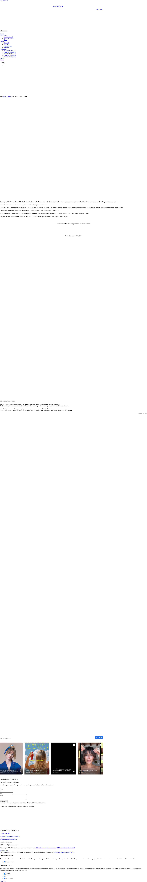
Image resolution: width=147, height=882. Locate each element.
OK (69, 852)
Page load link (4, 850)
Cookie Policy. (57, 852)
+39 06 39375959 (58, 6)
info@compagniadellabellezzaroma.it (10, 836)
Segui (100, 737)
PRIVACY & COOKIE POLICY (66, 848)
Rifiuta (72, 852)
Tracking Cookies (10, 862)
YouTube (7, 873)
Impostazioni (64, 852)
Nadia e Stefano (7, 96)
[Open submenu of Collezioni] (6, 49)
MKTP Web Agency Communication (46, 848)
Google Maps (9, 878)
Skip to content (4, 0)
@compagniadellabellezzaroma (8, 839)
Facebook (8, 875)
